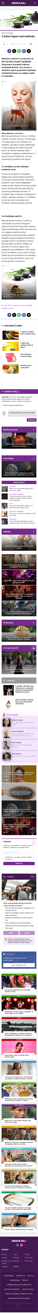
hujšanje (4, 308)
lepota (10, 308)
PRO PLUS (31, 1276)
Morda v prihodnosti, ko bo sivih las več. (19, 919)
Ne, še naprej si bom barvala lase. (18, 923)
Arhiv (33, 877)
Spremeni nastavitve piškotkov (19, 1285)
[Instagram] (21, 1245)
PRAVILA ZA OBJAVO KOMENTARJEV (13, 405)
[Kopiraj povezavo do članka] (29, 51)
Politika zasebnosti (12, 1289)
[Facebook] (9, 51)
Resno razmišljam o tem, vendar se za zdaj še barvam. (19, 914)
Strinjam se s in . (18, 858)
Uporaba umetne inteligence (19, 1298)
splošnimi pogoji (19, 857)
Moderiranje (15, 1280)
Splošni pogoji (28, 1289)
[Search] (35, 3)
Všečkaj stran (20, 965)
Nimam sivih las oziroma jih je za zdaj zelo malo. (19, 927)
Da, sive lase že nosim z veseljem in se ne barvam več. (19, 909)
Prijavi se (31, 420)
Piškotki (25, 1280)
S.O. (7, 44)
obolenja (29, 305)
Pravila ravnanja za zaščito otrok (19, 1294)
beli (3, 305)
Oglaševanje (9, 1276)
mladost (16, 305)
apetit (10, 305)
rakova (22, 305)
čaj (6, 305)
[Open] (5, 3)
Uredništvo (20, 1276)
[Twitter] (14, 51)
